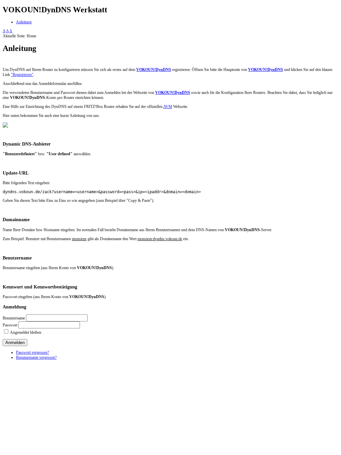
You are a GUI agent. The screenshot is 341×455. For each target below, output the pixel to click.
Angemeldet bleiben (25, 332)
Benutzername (14, 318)
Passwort (10, 325)
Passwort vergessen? (32, 352)
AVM (167, 106)
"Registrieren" (22, 74)
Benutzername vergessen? (36, 357)
